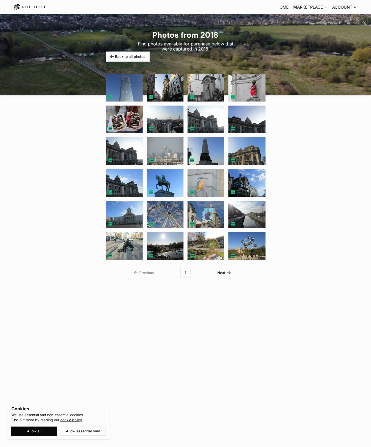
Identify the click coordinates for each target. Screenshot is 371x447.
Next (221, 272)
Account (342, 7)
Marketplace (308, 7)
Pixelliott (34, 7)
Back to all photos (130, 56)
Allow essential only (83, 431)
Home (283, 7)
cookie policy (71, 420)
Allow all (34, 431)
